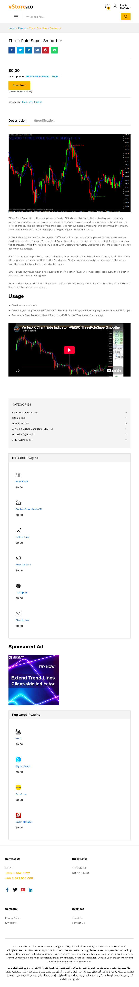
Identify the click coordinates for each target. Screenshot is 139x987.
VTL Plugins (35, 102)
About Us (77, 918)
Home (11, 28)
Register (125, 8)
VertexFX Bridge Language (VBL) (30, 428)
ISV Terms (11, 922)
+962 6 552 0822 (17, 873)
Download (19, 85)
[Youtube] (23, 890)
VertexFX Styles (21, 434)
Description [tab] (17, 120)
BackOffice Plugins (22, 412)
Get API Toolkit (80, 872)
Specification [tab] (44, 120)
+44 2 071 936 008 (19, 878)
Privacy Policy (13, 918)
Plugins (22, 28)
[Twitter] (15, 890)
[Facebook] (7, 890)
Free (24, 102)
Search (126, 16)
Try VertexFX (79, 868)
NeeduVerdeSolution (42, 76)
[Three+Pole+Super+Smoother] (20, 50)
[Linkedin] (31, 890)
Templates (18, 423)
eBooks (16, 417)
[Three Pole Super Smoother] (11, 50)
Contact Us (78, 922)
